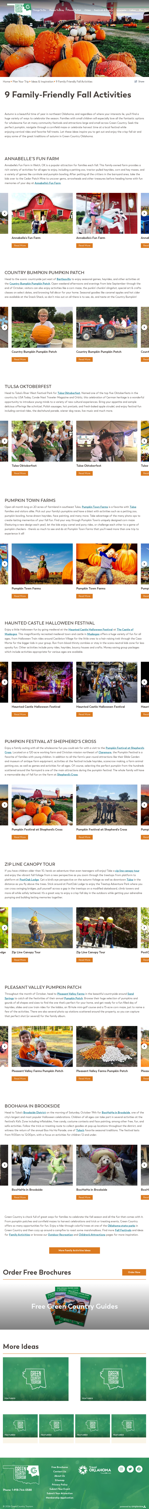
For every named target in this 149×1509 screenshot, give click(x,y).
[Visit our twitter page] (130, 1469)
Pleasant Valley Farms (71, 993)
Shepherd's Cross (67, 774)
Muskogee (93, 634)
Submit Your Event (59, 1489)
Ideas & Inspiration (42, 81)
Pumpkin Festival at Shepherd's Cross (50, 741)
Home (7, 81)
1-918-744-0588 (17, 1490)
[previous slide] (5, 213)
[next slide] (144, 213)
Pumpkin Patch (73, 998)
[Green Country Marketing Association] (21, 9)
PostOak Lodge (29, 879)
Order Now (134, 1272)
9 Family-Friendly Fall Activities (74, 81)
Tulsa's (80, 1130)
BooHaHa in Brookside (32, 1106)
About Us (59, 1475)
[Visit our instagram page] (121, 1469)
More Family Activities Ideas (75, 1250)
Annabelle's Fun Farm (32, 158)
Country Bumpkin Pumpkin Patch (44, 272)
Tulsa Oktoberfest (28, 386)
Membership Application (59, 1497)
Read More (20, 245)
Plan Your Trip (21, 81)
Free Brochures (60, 1467)
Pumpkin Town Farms (30, 500)
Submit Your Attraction (60, 1493)
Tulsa (133, 507)
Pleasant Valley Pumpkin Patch (43, 987)
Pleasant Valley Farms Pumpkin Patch (37, 1071)
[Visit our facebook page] (139, 1469)
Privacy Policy (60, 1484)
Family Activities (19, 1234)
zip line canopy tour (127, 870)
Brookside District (34, 1112)
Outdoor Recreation (60, 1234)
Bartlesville (64, 279)
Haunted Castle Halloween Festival (50, 623)
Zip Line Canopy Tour (30, 864)
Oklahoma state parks (121, 1225)
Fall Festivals (123, 1230)
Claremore (105, 752)
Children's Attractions (92, 1234)
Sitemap (59, 1480)
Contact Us (59, 1471)
